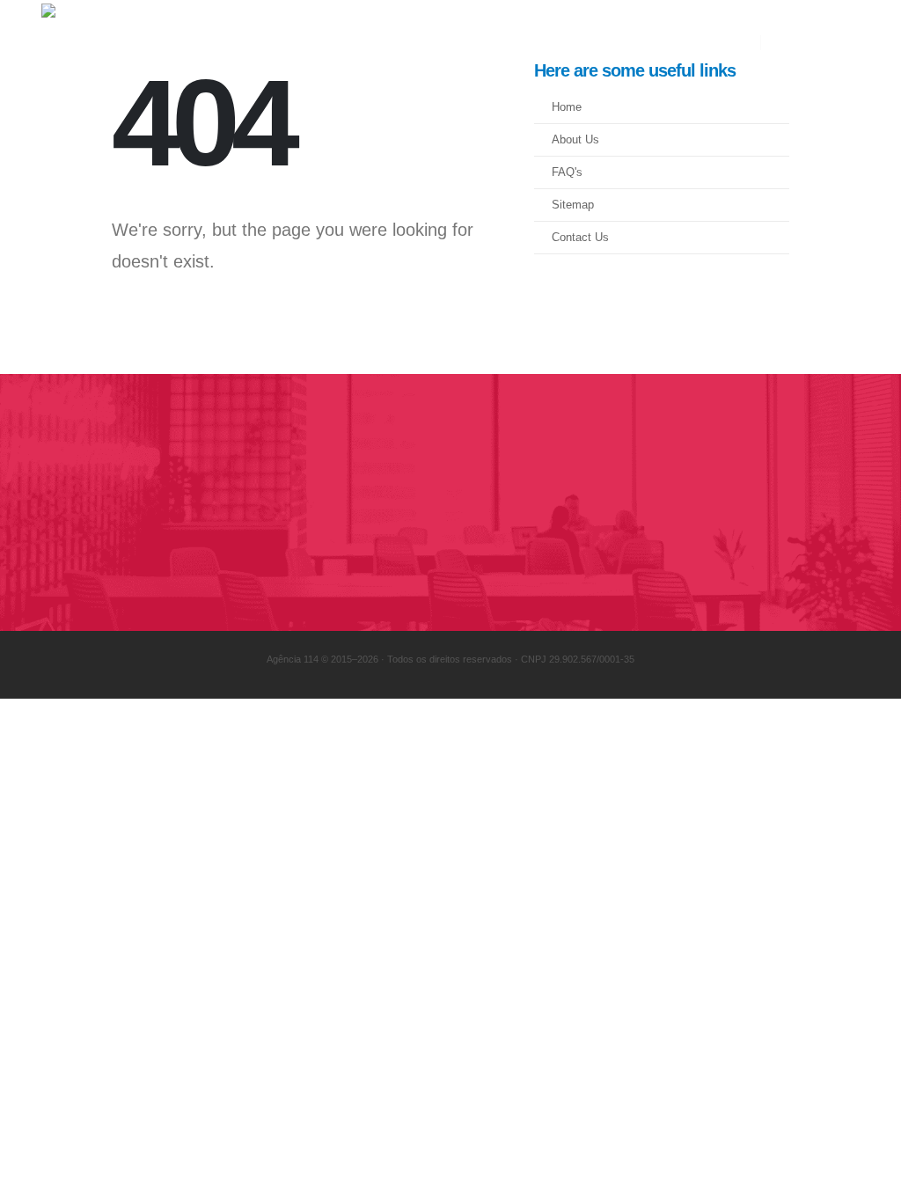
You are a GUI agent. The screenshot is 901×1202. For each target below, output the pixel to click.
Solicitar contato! (738, 502)
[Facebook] (786, 43)
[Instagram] (816, 43)
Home (567, 107)
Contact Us (580, 237)
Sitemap (573, 205)
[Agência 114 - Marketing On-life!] (164, 42)
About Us (575, 140)
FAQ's (567, 172)
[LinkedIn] (846, 43)
